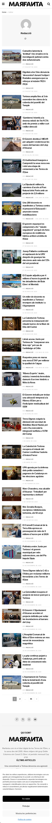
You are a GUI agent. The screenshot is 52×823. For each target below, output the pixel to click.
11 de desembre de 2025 (32, 693)
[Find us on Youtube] (35, 719)
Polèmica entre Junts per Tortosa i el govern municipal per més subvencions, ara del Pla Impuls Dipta (35, 552)
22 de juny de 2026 (30, 179)
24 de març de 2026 (30, 389)
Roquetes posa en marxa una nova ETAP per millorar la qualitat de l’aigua (36, 360)
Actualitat (8, 52)
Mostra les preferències (26, 813)
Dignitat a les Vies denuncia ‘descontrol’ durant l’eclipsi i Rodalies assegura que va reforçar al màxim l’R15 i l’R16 (36, 78)
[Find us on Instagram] (29, 719)
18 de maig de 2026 (30, 334)
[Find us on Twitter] (23, 720)
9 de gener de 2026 (30, 502)
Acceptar (26, 799)
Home (4, 12)
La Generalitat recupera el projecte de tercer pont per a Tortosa (36, 595)
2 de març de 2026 (30, 462)
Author (10, 12)
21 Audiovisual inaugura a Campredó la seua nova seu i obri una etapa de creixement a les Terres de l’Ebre (36, 166)
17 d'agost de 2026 (30, 67)
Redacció (29, 64)
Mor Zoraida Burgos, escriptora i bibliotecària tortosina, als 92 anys (34, 510)
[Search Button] (48, 4)
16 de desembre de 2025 (32, 672)
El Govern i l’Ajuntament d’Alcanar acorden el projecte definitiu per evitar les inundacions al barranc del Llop (35, 616)
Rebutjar (26, 806)
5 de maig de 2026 (42, 352)
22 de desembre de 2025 (32, 565)
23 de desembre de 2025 (32, 541)
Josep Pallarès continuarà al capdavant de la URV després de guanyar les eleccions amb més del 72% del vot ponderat (36, 257)
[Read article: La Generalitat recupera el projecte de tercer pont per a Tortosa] (11, 597)
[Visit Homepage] (26, 4)
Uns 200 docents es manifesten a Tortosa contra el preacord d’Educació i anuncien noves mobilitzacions (36, 209)
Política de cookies (24, 819)
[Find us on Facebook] (17, 719)
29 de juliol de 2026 (30, 155)
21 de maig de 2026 (30, 313)
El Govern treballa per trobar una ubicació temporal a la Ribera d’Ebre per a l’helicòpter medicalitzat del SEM (36, 401)
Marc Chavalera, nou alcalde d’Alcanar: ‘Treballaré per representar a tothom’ (36, 492)
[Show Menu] (3, 4)
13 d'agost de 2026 (30, 91)
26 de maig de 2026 (30, 291)
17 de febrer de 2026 (31, 483)
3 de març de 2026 (30, 441)
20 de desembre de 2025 (32, 605)
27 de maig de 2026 (30, 246)
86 (31, 699)
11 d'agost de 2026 (30, 112)
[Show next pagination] (37, 699)
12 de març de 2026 (30, 414)
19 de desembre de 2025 (32, 629)
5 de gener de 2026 (30, 520)
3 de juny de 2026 (42, 219)
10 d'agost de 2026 (30, 133)
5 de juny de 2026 (42, 197)
